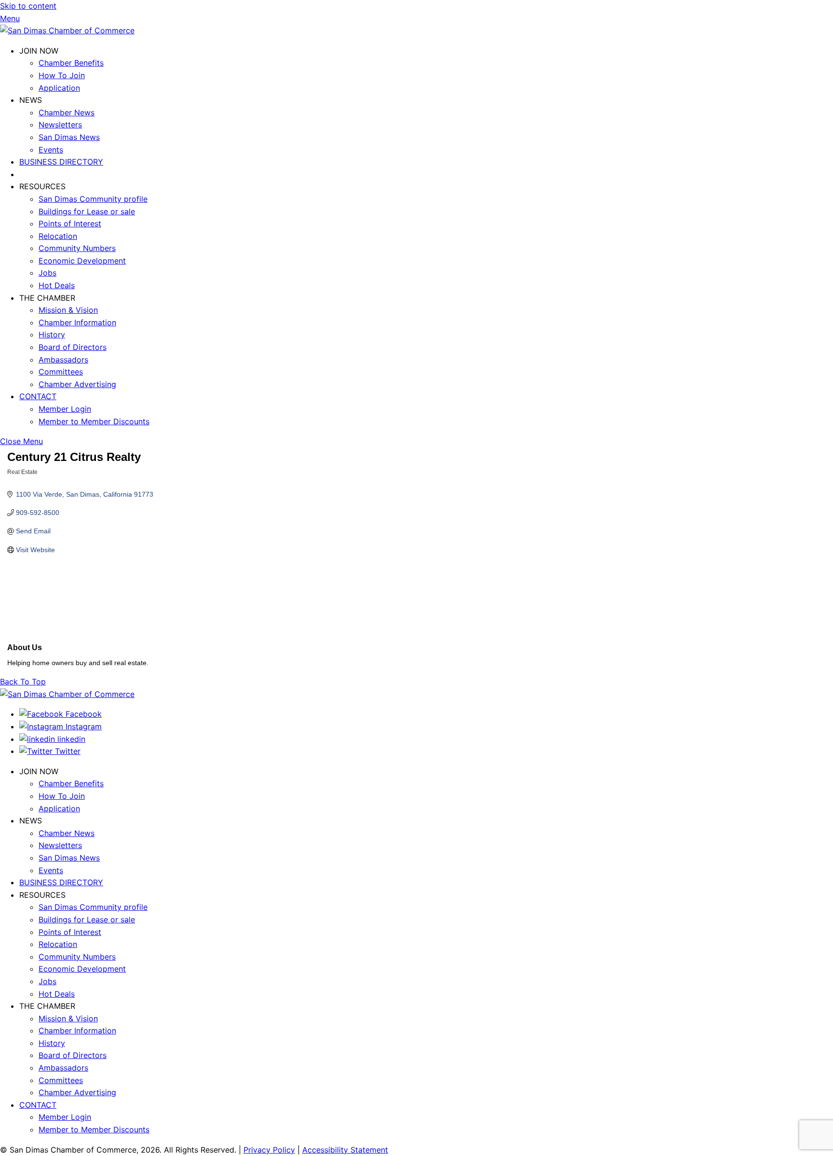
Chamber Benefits (71, 63)
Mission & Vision (68, 310)
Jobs (47, 273)
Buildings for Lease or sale (87, 211)
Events (51, 149)
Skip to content (28, 6)
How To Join (62, 75)
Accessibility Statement (345, 1150)
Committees (61, 371)
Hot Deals (57, 285)
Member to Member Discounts (94, 421)
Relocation (58, 236)
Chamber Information (77, 322)
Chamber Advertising (77, 384)
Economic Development (82, 260)
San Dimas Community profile (93, 199)
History (52, 334)
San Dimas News (69, 137)
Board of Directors (73, 347)
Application (59, 88)
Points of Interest (70, 223)
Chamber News (66, 112)
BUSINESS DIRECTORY (61, 162)
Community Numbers (77, 248)
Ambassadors (63, 359)
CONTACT (37, 396)
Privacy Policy (269, 1150)
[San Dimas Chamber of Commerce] (67, 30)
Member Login (65, 409)
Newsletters (60, 124)
